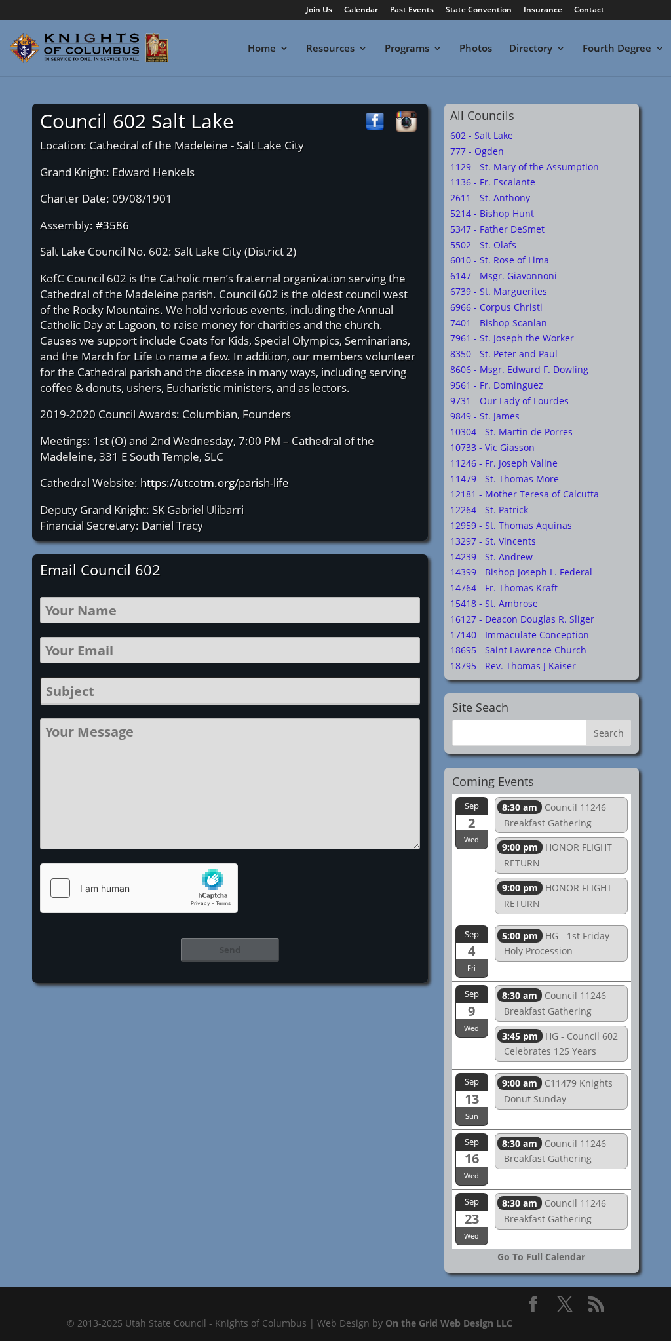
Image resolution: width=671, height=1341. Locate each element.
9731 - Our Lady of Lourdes (509, 401)
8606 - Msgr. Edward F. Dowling (519, 369)
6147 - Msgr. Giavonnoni (503, 275)
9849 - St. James (485, 416)
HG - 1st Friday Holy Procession (555, 943)
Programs (407, 48)
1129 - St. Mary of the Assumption (524, 167)
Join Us (319, 10)
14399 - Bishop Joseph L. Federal (521, 572)
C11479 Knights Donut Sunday (557, 1091)
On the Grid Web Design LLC (448, 1323)
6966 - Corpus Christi (496, 307)
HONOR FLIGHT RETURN (557, 855)
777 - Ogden (477, 151)
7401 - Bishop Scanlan (498, 323)
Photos (475, 48)
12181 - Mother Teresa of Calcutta (524, 494)
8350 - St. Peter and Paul (504, 353)
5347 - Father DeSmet (497, 229)
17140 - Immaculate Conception (519, 635)
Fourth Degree (617, 48)
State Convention (479, 10)
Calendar (361, 10)
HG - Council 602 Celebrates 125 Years (560, 1044)
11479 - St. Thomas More (504, 479)
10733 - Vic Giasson (492, 447)
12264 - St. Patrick (489, 509)
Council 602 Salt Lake (137, 120)
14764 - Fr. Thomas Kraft (504, 587)
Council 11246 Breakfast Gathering (554, 815)
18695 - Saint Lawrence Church (518, 650)
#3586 (112, 225)
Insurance (543, 10)
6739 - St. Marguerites (498, 291)
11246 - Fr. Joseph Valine (504, 463)
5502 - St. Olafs (483, 245)
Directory (530, 48)
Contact (589, 10)
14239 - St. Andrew (491, 557)
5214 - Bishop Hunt (492, 213)
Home (262, 48)
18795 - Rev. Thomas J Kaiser (513, 665)
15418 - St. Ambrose (494, 603)
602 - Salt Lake (481, 135)
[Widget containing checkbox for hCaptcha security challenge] (139, 888)
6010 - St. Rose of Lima (499, 260)
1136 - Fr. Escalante (492, 182)
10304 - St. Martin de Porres (511, 431)
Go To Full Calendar (541, 1257)
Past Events (412, 10)
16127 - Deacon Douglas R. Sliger (522, 619)
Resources (330, 48)
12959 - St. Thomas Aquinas (511, 525)
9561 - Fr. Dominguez (496, 385)
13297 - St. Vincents (493, 541)
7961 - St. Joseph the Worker (512, 338)
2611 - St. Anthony (490, 197)
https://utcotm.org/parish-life (214, 482)
